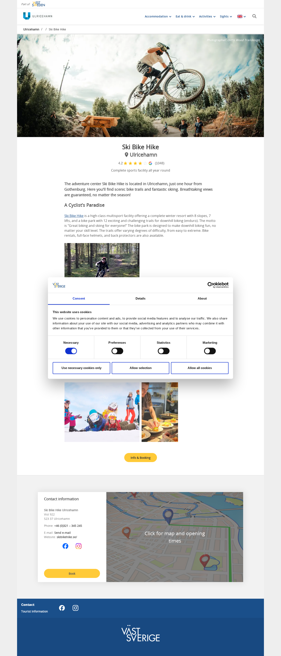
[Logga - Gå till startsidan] (37, 16)
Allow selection (141, 368)
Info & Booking (141, 458)
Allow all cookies (200, 368)
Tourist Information (34, 611)
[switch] (117, 351)
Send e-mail (62, 533)
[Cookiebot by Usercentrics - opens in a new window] (211, 285)
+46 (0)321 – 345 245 (68, 526)
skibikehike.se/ (67, 537)
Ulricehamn (31, 29)
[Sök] (254, 16)
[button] (140, 85)
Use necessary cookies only (81, 368)
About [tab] (202, 298)
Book (72, 573)
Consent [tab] (79, 298)
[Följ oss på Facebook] (65, 546)
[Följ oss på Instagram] (78, 546)
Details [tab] (141, 298)
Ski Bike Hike (74, 215)
